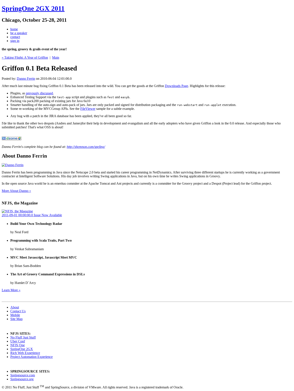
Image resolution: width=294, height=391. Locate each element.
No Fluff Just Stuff (23, 337)
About (14, 307)
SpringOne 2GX (21, 349)
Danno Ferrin (26, 78)
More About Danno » (16, 191)
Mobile (15, 315)
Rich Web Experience (25, 353)
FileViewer (87, 108)
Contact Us (18, 311)
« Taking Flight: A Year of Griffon (25, 57)
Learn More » (11, 290)
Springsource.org (22, 379)
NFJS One (17, 345)
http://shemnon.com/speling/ (86, 147)
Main (55, 57)
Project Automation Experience (31, 357)
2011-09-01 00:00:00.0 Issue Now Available (32, 215)
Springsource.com (22, 375)
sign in (14, 41)
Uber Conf (17, 341)
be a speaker (18, 33)
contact (15, 37)
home (14, 29)
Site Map (16, 319)
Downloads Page (176, 86)
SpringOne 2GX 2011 (33, 8)
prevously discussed (39, 93)
